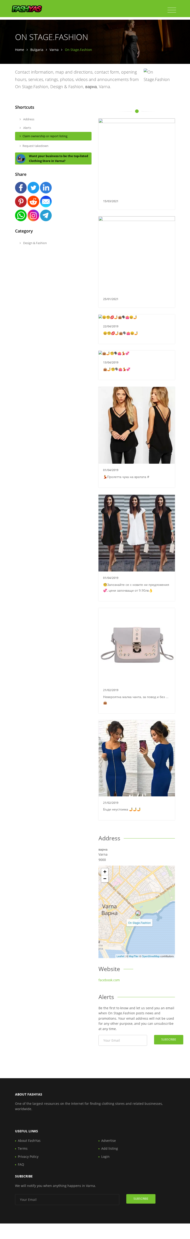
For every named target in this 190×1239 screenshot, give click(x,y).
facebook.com (109, 980)
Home (19, 49)
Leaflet (120, 956)
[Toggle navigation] (171, 10)
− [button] (104, 879)
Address (28, 119)
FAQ (21, 1164)
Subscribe (168, 1039)
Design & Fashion (34, 243)
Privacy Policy (28, 1156)
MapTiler (134, 956)
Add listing (109, 1148)
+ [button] (104, 872)
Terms (23, 1148)
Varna (54, 49)
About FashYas (29, 1140)
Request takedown (35, 146)
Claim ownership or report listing (44, 136)
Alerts (26, 128)
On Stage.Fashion (139, 923)
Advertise (108, 1140)
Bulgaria (36, 49)
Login (105, 1156)
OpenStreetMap (151, 956)
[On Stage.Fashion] (138, 913)
